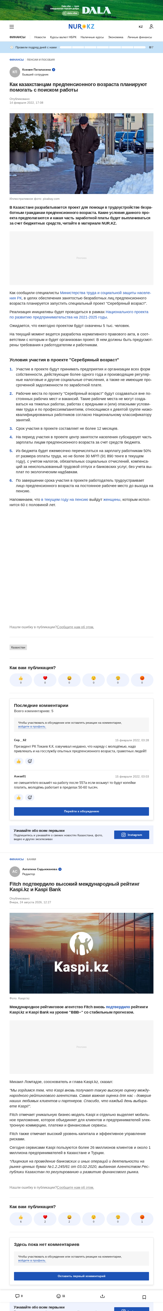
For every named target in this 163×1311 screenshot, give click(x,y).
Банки (31, 859)
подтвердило (118, 1007)
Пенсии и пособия (41, 59)
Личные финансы (140, 37)
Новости (40, 37)
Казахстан (18, 647)
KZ (141, 26)
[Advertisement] (81, 257)
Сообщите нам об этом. (75, 627)
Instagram (135, 834)
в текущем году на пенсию (64, 499)
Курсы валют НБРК (63, 37)
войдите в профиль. (32, 726)
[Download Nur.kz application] (81, 10)
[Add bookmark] (144, 1297)
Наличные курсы (92, 37)
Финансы (17, 37)
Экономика (115, 37)
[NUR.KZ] (81, 27)
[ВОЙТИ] (151, 26)
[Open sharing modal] (102, 1296)
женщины (111, 499)
